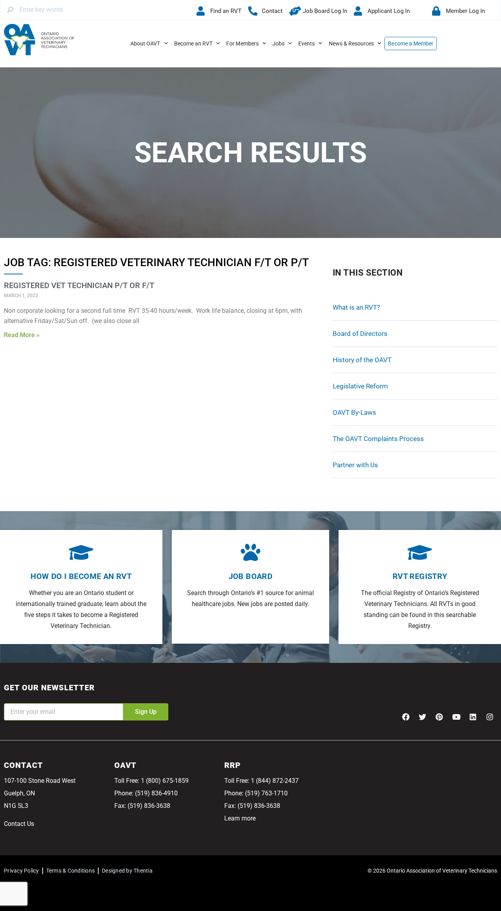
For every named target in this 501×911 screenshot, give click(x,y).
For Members (242, 43)
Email (12, 698)
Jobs (278, 43)
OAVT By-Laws (354, 412)
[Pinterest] (439, 716)
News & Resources (351, 43)
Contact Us (19, 824)
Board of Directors (360, 334)
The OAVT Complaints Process (378, 439)
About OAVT (145, 43)
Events (306, 43)
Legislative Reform (360, 386)
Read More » (22, 335)
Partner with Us (355, 465)
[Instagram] (489, 716)
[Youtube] (456, 716)
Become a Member (410, 43)
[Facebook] (405, 716)
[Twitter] (422, 716)
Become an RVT (193, 43)
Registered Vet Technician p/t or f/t (79, 285)
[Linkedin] (472, 716)
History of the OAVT (362, 360)
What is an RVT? (356, 307)
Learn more (240, 818)
